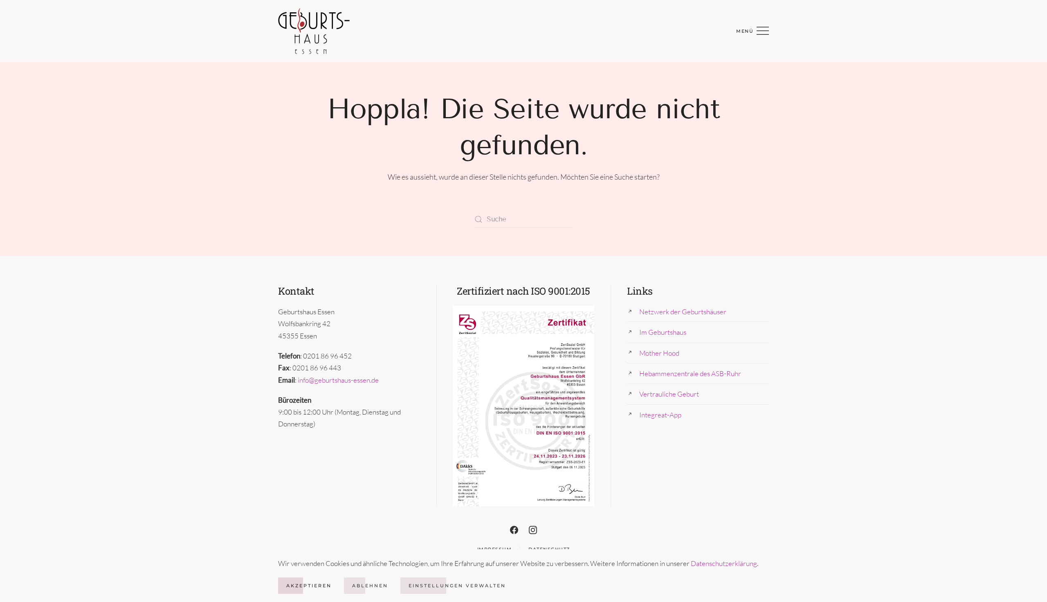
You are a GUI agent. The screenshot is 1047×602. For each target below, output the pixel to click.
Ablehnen (370, 585)
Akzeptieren (309, 585)
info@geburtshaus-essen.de (338, 380)
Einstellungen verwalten (457, 585)
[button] (752, 31)
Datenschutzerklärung (724, 563)
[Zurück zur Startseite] (314, 31)
